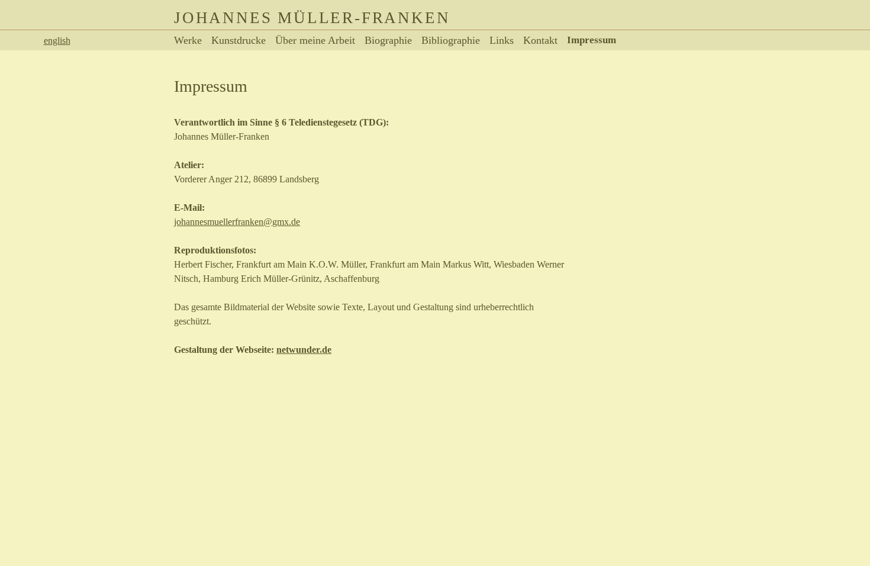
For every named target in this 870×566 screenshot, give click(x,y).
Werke (188, 40)
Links (501, 40)
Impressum (591, 40)
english (57, 41)
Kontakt (540, 40)
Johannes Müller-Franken (312, 18)
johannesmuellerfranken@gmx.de (237, 222)
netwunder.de (303, 350)
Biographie (388, 40)
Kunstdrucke (238, 40)
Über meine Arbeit (315, 40)
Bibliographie (450, 40)
